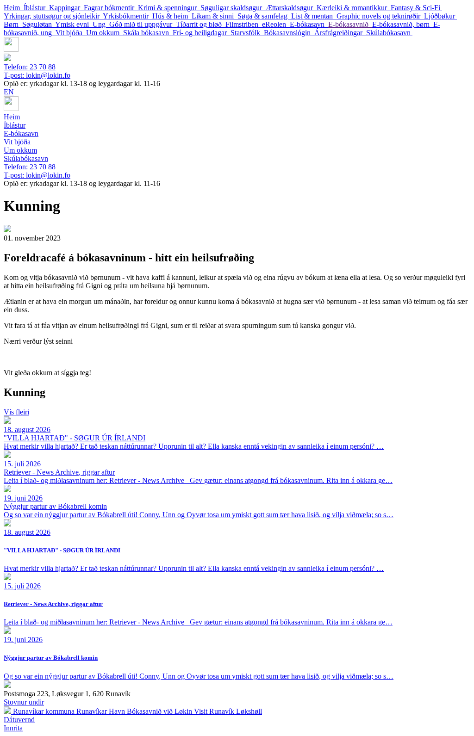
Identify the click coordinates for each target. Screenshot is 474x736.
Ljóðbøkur (440, 16)
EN (9, 92)
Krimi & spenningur (169, 8)
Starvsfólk (247, 33)
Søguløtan (38, 24)
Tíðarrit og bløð (200, 24)
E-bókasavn (309, 24)
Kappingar (66, 8)
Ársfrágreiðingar (340, 33)
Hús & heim (172, 16)
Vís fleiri (16, 412)
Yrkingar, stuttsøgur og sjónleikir (53, 16)
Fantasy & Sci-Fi (416, 8)
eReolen (276, 24)
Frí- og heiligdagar (202, 33)
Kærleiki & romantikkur (354, 8)
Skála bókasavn (148, 33)
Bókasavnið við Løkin (160, 711)
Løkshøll (249, 711)
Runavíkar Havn (101, 711)
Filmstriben (243, 24)
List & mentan (314, 16)
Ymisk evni (74, 24)
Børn (13, 24)
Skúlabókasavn (389, 33)
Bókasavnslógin (289, 33)
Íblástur (36, 8)
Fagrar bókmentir (111, 8)
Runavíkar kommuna (44, 711)
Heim (14, 8)
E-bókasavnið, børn (402, 24)
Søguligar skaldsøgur (233, 8)
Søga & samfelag (264, 16)
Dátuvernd (19, 720)
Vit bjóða (71, 33)
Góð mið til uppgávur (142, 24)
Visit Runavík (215, 711)
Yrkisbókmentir (127, 16)
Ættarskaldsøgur (291, 8)
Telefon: (30, 67)
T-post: (37, 75)
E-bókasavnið (350, 24)
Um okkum (104, 33)
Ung (101, 24)
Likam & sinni (214, 16)
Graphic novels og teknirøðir (380, 16)
